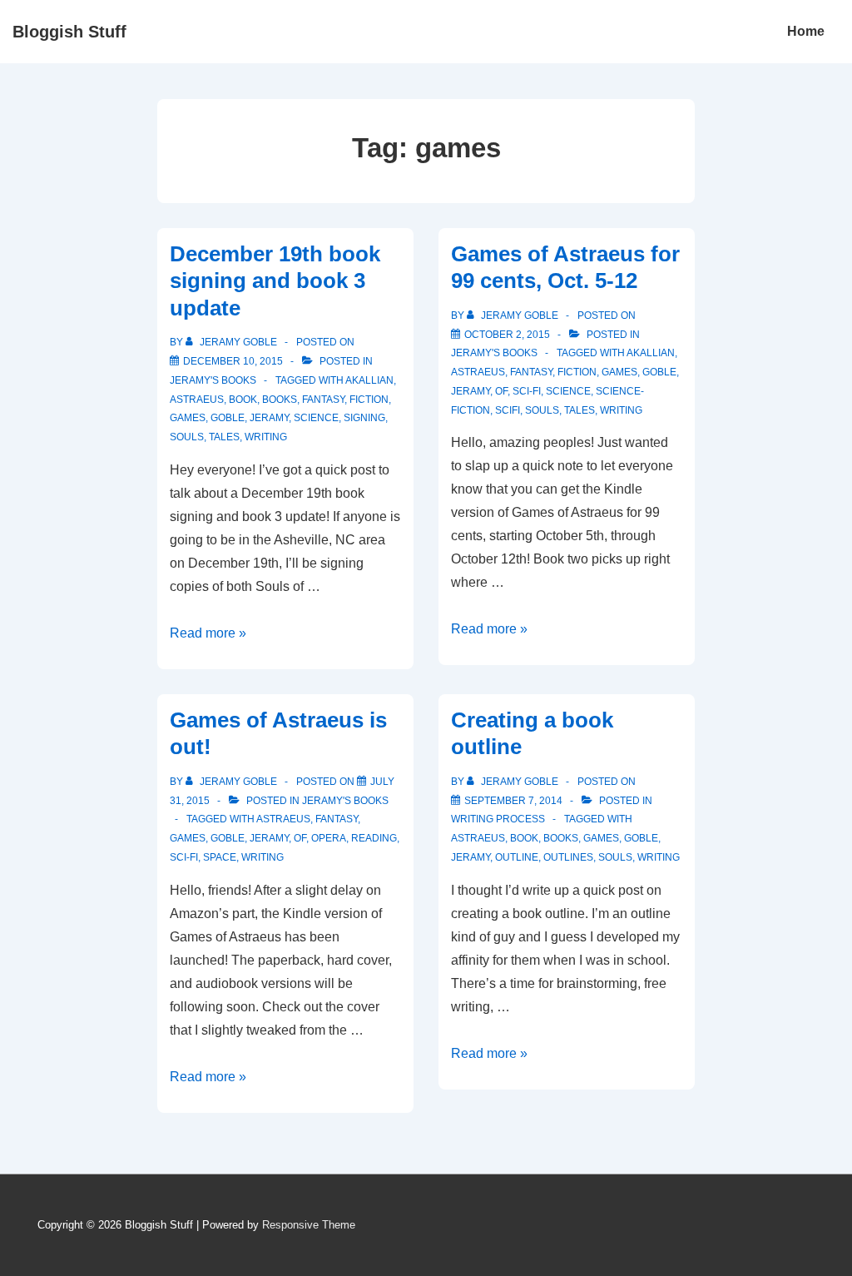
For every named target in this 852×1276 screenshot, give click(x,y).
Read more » (208, 633)
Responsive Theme (308, 1225)
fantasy (323, 399)
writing (266, 437)
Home (806, 31)
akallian (369, 380)
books (279, 399)
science (316, 418)
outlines (568, 857)
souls (187, 437)
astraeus (197, 399)
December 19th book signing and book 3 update (275, 280)
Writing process (498, 819)
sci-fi (527, 391)
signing (364, 418)
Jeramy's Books (213, 380)
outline (516, 857)
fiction (369, 399)
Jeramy (269, 418)
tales (224, 437)
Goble (228, 418)
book (243, 399)
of (501, 391)
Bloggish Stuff (69, 31)
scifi (507, 410)
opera (328, 838)
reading (374, 838)
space (219, 857)
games (188, 418)
